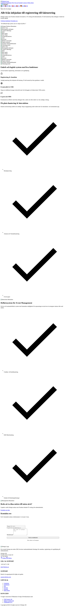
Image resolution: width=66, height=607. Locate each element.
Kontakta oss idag (5, 510)
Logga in (25, 2)
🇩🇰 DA (14, 6)
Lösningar (3, 2)
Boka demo (31, 2)
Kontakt (20, 2)
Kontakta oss (14, 21)
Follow (4, 558)
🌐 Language (4, 4)
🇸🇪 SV (2, 6)
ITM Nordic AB (8, 599)
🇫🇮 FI (10, 6)
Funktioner (9, 2)
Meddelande (10, 534)
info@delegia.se (5, 567)
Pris (13, 2)
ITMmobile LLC (8, 602)
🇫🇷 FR (26, 6)
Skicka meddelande (33, 537)
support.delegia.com (6, 577)
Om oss (16, 2)
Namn (8, 526)
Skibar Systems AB (9, 600)
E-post (8, 527)
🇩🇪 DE (22, 6)
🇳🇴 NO (18, 6)
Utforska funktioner (6, 21)
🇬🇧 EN (6, 6)
